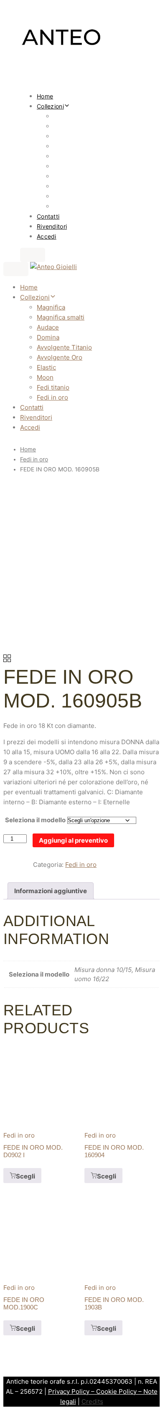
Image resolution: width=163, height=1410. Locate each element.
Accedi (46, 236)
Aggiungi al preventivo (73, 840)
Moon (61, 186)
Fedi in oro (67, 206)
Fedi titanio (68, 196)
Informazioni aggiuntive (50, 891)
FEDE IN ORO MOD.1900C (23, 1303)
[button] (32, 255)
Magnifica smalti (75, 126)
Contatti (48, 216)
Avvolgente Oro (74, 166)
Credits (92, 1401)
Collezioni (50, 106)
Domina (63, 146)
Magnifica (66, 116)
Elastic (62, 176)
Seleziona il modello (35, 820)
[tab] (51, 890)
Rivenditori (52, 226)
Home (45, 96)
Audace (63, 136)
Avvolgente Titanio (78, 156)
